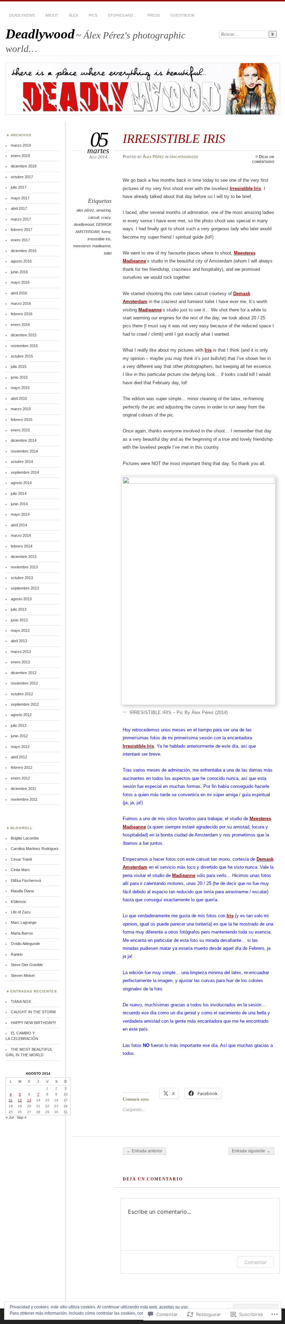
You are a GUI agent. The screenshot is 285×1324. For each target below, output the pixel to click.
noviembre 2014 (24, 451)
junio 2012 (19, 736)
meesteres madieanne (92, 246)
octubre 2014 (22, 461)
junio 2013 (19, 620)
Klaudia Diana (22, 891)
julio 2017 (18, 187)
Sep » (21, 1117)
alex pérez (85, 210)
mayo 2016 (20, 282)
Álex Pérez (153, 156)
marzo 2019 (21, 145)
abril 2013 (19, 641)
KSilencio (18, 902)
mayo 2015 (20, 388)
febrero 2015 (21, 420)
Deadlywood (40, 33)
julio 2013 (18, 609)
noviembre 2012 (24, 683)
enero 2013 (20, 662)
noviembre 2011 (24, 799)
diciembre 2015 (23, 335)
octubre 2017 (22, 177)
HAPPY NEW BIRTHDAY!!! (33, 1023)
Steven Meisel (22, 975)
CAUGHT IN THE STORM (33, 1012)
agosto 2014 (21, 483)
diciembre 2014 (23, 440)
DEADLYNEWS (22, 15)
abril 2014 (19, 525)
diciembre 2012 (23, 673)
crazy (106, 217)
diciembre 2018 (23, 166)
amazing (103, 210)
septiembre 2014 (25, 472)
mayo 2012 (20, 747)
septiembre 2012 (25, 704)
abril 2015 (19, 398)
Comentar (255, 1262)
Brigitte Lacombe (25, 838)
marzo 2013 (21, 652)
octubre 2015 (22, 356)
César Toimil (21, 859)
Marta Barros (22, 933)
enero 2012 (20, 778)
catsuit (93, 217)
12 (20, 1100)
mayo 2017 (20, 198)
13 (29, 1100)
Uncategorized (184, 156)
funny (106, 232)
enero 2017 (20, 240)
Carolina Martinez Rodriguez (35, 848)
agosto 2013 (21, 599)
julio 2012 (18, 725)
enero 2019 (20, 156)
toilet (108, 253)
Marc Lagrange (23, 922)
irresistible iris (99, 239)
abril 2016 (19, 293)
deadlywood (84, 224)
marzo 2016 (21, 303)
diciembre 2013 (23, 556)
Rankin (17, 954)
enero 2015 (20, 430)
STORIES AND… (122, 15)
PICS (93, 15)
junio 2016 (19, 272)
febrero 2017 (21, 229)
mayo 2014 (20, 514)
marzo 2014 (21, 535)
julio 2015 (18, 366)
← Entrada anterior (144, 1151)
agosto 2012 (21, 715)
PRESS (153, 15)
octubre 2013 (22, 578)
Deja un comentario (263, 159)
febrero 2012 (21, 767)
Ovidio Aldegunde (25, 944)
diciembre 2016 (23, 251)
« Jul (10, 1117)
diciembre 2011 (23, 788)
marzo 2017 (21, 219)
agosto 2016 (21, 261)
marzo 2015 (21, 409)
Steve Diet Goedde (27, 965)
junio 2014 (19, 504)
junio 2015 (19, 377)
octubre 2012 (22, 694)
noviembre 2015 (24, 346)
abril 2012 (19, 757)
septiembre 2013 (25, 588)
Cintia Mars (20, 870)
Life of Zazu (21, 912)
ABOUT (51, 15)
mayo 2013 (20, 630)
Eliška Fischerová (26, 880)
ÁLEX (73, 15)
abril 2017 (19, 208)
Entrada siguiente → (251, 1151)
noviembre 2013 (24, 567)
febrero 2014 (21, 546)
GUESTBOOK (182, 15)
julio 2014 (18, 493)
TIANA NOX (21, 1001)
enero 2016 (20, 325)
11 (11, 1100)
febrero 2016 (21, 314)
